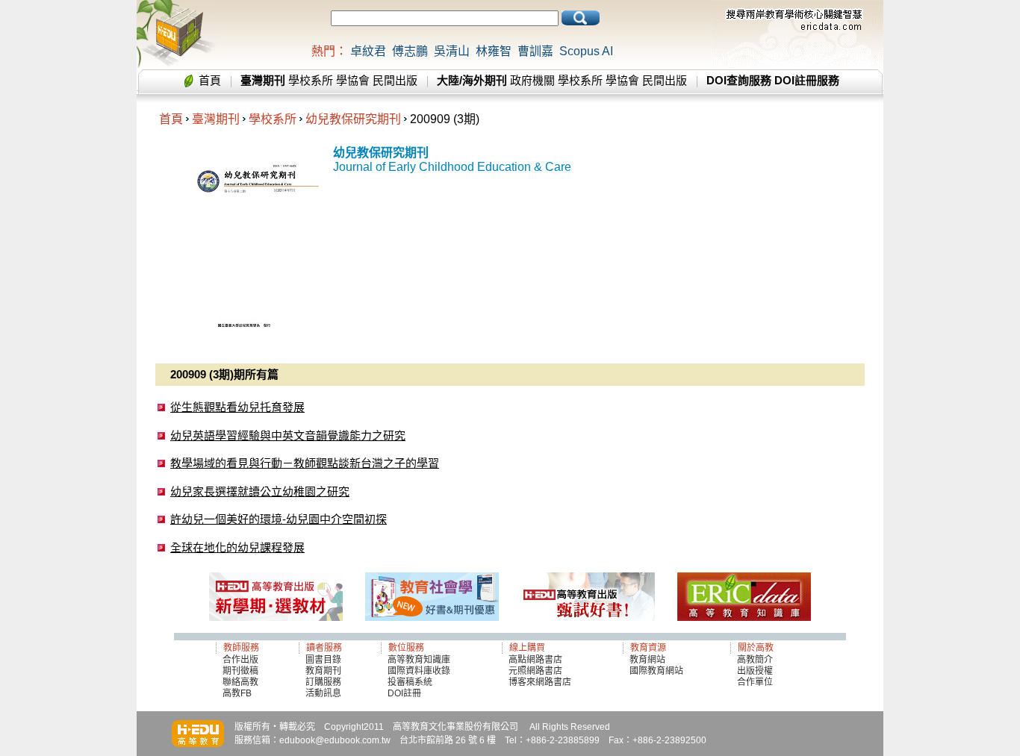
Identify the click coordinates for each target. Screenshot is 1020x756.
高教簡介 (755, 660)
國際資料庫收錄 (419, 671)
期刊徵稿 (240, 671)
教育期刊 (323, 671)
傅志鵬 (410, 51)
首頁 (210, 80)
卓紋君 (368, 51)
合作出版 (240, 660)
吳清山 (452, 51)
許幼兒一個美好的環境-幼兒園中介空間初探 (278, 519)
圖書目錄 (323, 660)
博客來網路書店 (540, 682)
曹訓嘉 (535, 51)
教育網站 (647, 660)
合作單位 (755, 682)
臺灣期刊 (216, 119)
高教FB (237, 693)
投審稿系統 (410, 682)
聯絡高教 (240, 682)
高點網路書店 (537, 660)
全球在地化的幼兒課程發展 (237, 547)
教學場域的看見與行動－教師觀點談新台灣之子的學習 (304, 463)
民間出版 (395, 80)
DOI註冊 (404, 693)
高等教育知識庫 (419, 660)
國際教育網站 (656, 671)
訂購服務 (323, 682)
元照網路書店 (535, 671)
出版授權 (755, 671)
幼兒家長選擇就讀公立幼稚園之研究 (259, 491)
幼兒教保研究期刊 (353, 119)
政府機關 (532, 80)
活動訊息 (323, 693)
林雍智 (493, 51)
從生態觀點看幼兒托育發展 (237, 407)
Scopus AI (586, 51)
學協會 (353, 80)
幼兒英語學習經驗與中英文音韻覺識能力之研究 (287, 435)
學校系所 (310, 80)
